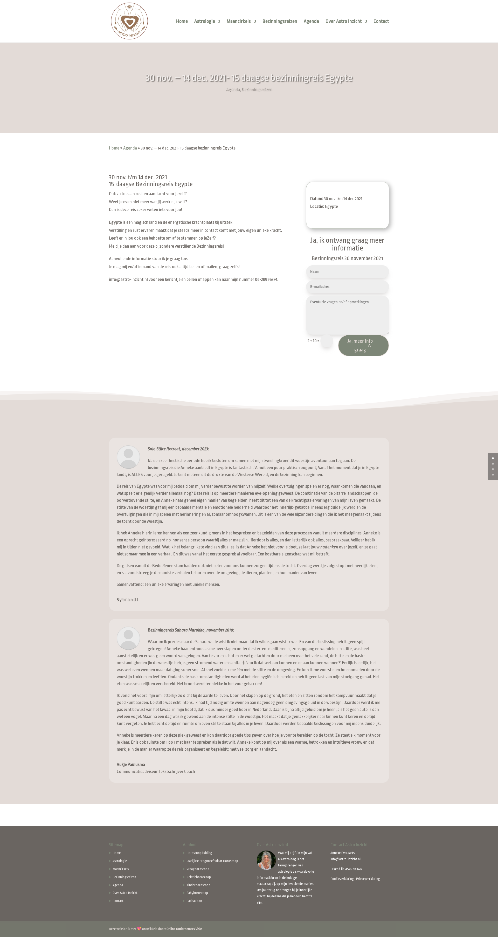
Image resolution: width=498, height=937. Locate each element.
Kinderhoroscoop (198, 885)
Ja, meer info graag (360, 345)
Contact (381, 21)
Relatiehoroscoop (198, 877)
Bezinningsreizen (279, 21)
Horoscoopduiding (199, 853)
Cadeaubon (194, 901)
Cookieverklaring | (343, 879)
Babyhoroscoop (197, 893)
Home (182, 21)
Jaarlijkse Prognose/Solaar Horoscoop (212, 861)
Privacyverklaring (368, 879)
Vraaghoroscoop (197, 869)
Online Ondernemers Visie (184, 929)
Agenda (311, 21)
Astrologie (204, 21)
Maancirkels (239, 21)
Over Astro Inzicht (344, 21)
